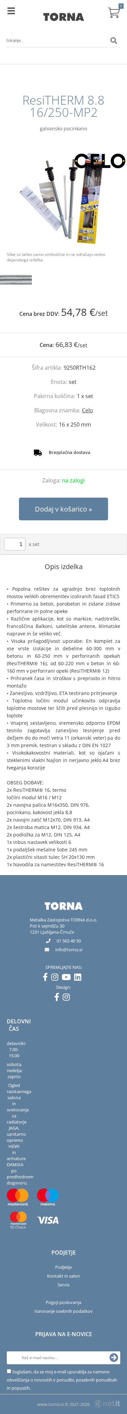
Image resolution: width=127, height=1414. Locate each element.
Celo (87, 410)
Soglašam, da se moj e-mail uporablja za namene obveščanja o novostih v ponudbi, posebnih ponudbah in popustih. (62, 1380)
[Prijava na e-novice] (113, 1357)
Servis (63, 1285)
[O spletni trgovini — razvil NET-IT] (107, 1404)
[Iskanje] (114, 40)
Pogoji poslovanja (63, 1302)
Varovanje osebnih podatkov (64, 1311)
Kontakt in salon (63, 1276)
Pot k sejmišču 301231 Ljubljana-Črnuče (52, 929)
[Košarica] (114, 12)
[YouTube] (68, 978)
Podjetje (63, 1267)
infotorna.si (68, 950)
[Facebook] (47, 978)
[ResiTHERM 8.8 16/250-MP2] (63, 198)
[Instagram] (56, 978)
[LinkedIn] (79, 978)
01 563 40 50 (69, 941)
